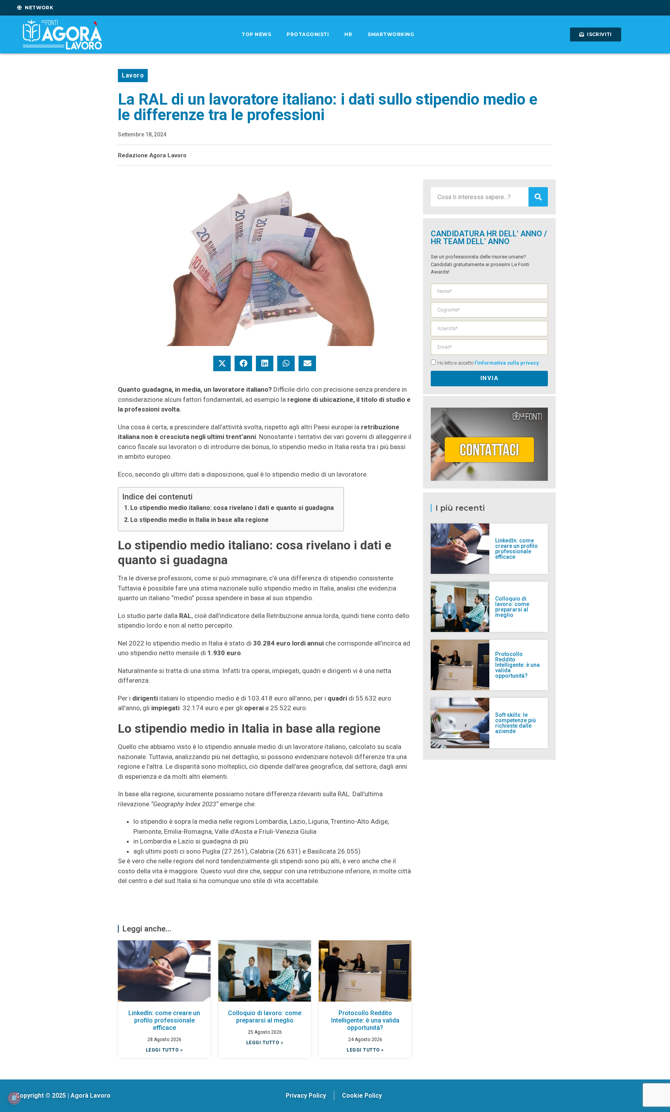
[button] (222, 363)
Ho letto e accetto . (488, 363)
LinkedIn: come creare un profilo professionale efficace (164, 1020)
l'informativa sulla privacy (507, 363)
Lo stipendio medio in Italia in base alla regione (199, 519)
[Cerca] (538, 197)
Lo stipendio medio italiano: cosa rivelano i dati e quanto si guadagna (232, 507)
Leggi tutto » (164, 1050)
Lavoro (133, 75)
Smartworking (391, 34)
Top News (256, 34)
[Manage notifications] (14, 1098)
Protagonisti (308, 34)
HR (348, 34)
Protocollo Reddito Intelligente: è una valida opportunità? (365, 1020)
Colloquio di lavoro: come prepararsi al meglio (264, 1016)
